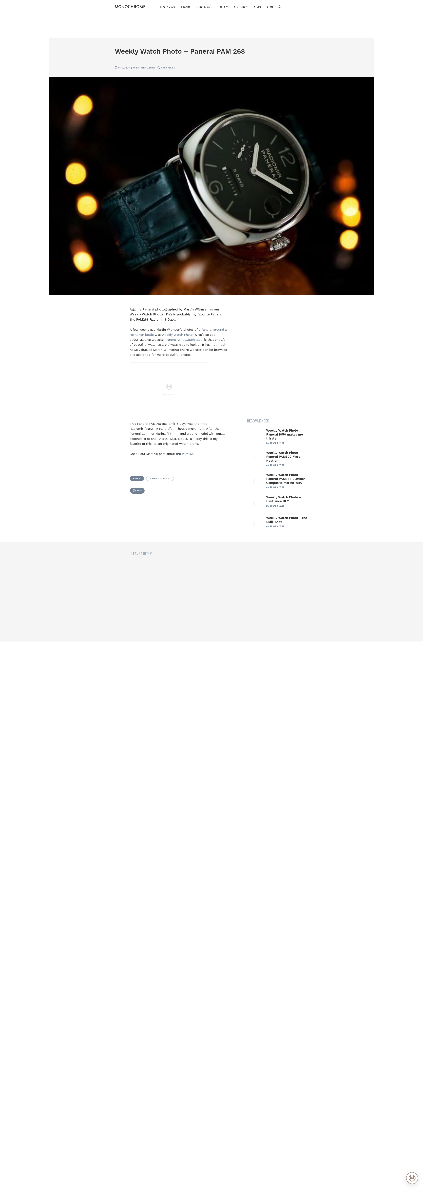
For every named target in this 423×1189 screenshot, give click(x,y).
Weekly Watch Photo (177, 335)
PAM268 (188, 454)
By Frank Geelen (145, 67)
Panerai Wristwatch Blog (184, 340)
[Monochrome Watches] (130, 6)
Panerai (136, 478)
